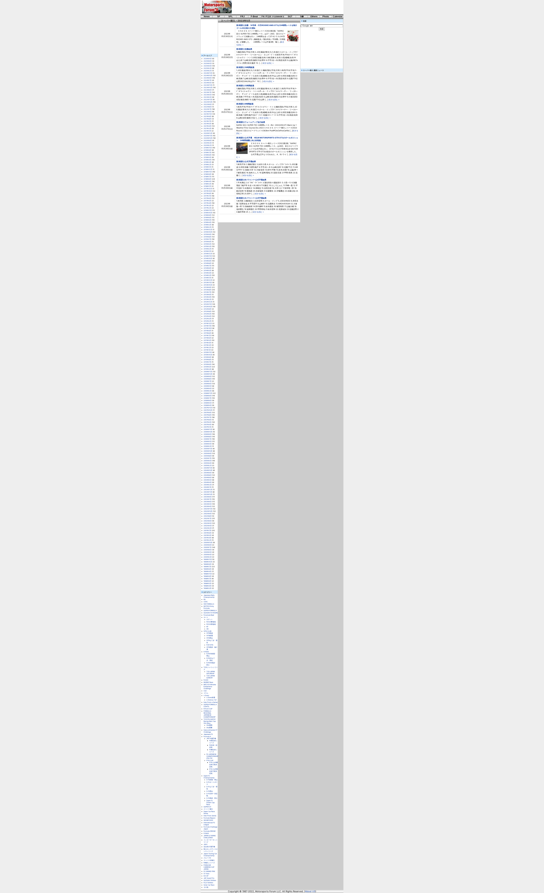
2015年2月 (207, 249)
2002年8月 (208, 516)
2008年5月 (208, 403)
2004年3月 (208, 485)
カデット (209, 619)
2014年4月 (207, 273)
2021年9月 (207, 116)
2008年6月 (208, 400)
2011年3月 (207, 345)
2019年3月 (207, 162)
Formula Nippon (209, 818)
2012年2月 (207, 321)
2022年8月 (208, 107)
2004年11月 (208, 468)
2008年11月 (208, 393)
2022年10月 (208, 102)
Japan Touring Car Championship (210, 855)
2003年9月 (208, 497)
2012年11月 (208, 304)
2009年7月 (208, 381)
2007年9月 (208, 413)
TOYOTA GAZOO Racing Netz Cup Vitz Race (210, 721)
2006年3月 (208, 446)
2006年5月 (208, 441)
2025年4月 (208, 66)
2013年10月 (208, 285)
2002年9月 (208, 514)
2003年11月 (208, 492)
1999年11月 (208, 559)
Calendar (338, 16)
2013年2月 (207, 299)
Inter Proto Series (210, 816)
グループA (207, 858)
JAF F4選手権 (211, 738)
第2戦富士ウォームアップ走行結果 (250, 122)
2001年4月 (207, 538)
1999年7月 (207, 567)
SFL (230, 16)
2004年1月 (207, 487)
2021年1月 (207, 131)
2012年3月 (207, 319)
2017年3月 (207, 205)
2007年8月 (208, 415)
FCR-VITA (209, 645)
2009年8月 (208, 379)
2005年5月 (208, 461)
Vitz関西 (209, 725)
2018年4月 (207, 181)
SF (218, 16)
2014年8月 (207, 263)
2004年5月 (208, 480)
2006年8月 (208, 437)
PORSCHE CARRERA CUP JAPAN (209, 867)
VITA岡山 (209, 638)
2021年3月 (207, 128)
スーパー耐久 (208, 809)
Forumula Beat (209, 615)
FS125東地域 (211, 622)
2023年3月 (208, 97)
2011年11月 (208, 326)
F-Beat (254, 16)
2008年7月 (208, 398)
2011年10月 (208, 328)
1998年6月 (207, 581)
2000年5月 (208, 552)
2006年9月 (208, 434)
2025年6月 (208, 61)
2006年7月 (208, 439)
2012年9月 (207, 309)
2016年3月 (207, 225)
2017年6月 (207, 198)
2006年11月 (208, 429)
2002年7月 (208, 518)
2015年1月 (207, 251)
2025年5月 (208, 63)
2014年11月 (208, 256)
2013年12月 (208, 280)
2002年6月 (208, 521)
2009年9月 (208, 376)
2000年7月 (208, 547)
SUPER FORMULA (210, 610)
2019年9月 (207, 150)
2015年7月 (207, 239)
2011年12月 (208, 323)
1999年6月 (207, 569)
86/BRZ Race (208, 682)
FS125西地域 (211, 624)
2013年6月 (207, 295)
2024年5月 (208, 83)
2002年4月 (208, 526)
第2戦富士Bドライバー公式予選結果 (251, 180)
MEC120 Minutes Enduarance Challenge (210, 687)
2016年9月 (207, 215)
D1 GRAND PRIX (209, 871)
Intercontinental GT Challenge (210, 731)
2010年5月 (207, 367)
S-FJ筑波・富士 (211, 798)
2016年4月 (207, 222)
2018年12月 (208, 169)
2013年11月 (208, 283)
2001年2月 (207, 540)
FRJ (242, 16)
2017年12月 (208, 189)
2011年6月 (207, 338)
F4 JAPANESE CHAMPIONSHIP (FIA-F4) (212, 756)
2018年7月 (207, 177)
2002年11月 (208, 509)
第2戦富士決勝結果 (244, 49)
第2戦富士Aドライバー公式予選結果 (251, 198)
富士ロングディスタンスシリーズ (211, 850)
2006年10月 (208, 432)
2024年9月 (208, 78)
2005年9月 (208, 453)
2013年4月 (207, 297)
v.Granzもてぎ (211, 700)
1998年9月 (207, 576)
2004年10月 (208, 470)
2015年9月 (207, 234)
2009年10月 (208, 374)
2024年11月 (208, 73)
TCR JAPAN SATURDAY (210, 672)
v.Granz (206, 695)
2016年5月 (207, 220)
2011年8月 (207, 333)
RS (205, 599)
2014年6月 (207, 268)
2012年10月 (208, 307)
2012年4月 (207, 316)
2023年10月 (208, 88)
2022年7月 (208, 109)
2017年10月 (208, 191)
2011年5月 (207, 340)
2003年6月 (208, 502)
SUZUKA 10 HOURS (211, 613)
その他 (206, 887)
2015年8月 (207, 237)
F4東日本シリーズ (213, 751)
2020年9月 (208, 140)
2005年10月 (208, 451)
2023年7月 (208, 92)
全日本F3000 (208, 820)
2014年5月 (207, 270)
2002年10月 (208, 511)
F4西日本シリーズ (213, 742)
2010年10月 (208, 355)
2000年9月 (208, 545)
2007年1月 (207, 427)
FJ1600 (206, 833)
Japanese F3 (208, 734)
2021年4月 (207, 126)
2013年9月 (207, 287)
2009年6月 (208, 384)
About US (310, 891)
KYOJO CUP (208, 709)
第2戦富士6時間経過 (244, 104)
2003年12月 (208, 490)
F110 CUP (209, 760)
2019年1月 (207, 167)
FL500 (206, 680)
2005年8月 (208, 456)
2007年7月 (207, 417)
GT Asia (206, 874)
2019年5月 (207, 157)
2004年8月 (208, 475)
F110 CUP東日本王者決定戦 (213, 764)
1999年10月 (208, 562)
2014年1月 (207, 278)
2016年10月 (208, 213)
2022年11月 (208, 100)
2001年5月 (207, 535)
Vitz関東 (209, 728)
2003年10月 (208, 494)
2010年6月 (207, 364)
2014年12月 (208, 254)
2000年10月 (208, 543)
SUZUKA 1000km (210, 880)
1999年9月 (207, 564)
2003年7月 (208, 499)
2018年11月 (208, 172)
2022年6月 (208, 112)
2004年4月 (208, 482)
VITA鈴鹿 (209, 636)
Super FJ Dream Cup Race (210, 802)
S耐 (302, 16)
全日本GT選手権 (209, 847)
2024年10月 (208, 75)
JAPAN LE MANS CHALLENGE (210, 837)
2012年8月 (207, 311)
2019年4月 (207, 160)
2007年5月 (208, 422)
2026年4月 (208, 59)
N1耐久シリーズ (209, 863)
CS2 (205, 691)
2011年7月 (207, 335)
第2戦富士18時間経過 (245, 67)
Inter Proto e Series (211, 702)
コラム (206, 693)
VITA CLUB (207, 631)
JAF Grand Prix (209, 878)
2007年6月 (208, 420)
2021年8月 (207, 119)
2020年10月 (208, 138)
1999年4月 (207, 571)
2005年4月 (208, 463)
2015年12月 (208, 230)
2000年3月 (208, 557)
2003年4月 (208, 506)
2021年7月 (207, 121)
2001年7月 (207, 530)
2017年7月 (207, 196)
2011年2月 (207, 348)
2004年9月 (208, 473)
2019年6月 (207, 155)
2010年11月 (208, 352)
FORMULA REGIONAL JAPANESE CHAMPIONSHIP (209, 714)
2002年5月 (208, 523)
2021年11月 (208, 114)
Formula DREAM (209, 831)
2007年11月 (208, 408)
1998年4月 (207, 586)
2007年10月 (208, 410)
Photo (325, 16)
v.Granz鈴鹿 (210, 697)
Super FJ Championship (209, 777)
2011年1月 (207, 350)
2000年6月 (208, 550)
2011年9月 (207, 331)
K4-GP (206, 876)
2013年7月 (207, 292)
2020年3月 (208, 143)
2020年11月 (208, 136)
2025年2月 (208, 71)
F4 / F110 (266, 16)
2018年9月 (207, 174)
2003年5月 (208, 504)
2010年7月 (207, 362)
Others (313, 16)
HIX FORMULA (209, 604)
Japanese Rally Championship (209, 596)
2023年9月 (208, 90)
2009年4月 (208, 388)
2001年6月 (207, 533)
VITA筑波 (209, 633)
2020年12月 (208, 133)
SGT (290, 16)
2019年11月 (208, 148)
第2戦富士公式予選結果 (246, 161)
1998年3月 (207, 588)
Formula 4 (207, 737)
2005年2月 (208, 465)
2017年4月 (207, 203)
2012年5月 (207, 314)
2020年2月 (208, 145)
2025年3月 (208, 68)
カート (206, 617)
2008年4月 (208, 405)
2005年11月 (208, 449)
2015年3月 (207, 246)
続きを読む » (268, 63)
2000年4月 (208, 555)
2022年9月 (208, 104)
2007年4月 (208, 425)
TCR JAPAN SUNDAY (210, 677)
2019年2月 (207, 165)
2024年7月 (208, 80)
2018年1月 (207, 186)
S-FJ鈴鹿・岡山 (211, 780)
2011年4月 (207, 343)
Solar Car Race (209, 885)
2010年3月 (207, 369)
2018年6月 (207, 179)
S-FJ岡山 (209, 791)
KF (207, 627)
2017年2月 (207, 208)
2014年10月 (208, 258)
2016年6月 (207, 218)
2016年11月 (208, 210)
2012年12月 (208, 302)
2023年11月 (208, 85)
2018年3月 (207, 184)
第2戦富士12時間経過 (245, 85)
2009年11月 (208, 372)
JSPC (206, 844)
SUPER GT (207, 807)
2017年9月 (207, 193)
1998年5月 (207, 583)
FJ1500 (206, 652)
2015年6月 (207, 242)
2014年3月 (207, 275)
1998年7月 (207, 579)
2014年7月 (207, 266)
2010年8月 (207, 360)
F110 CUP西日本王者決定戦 (213, 771)
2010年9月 (207, 357)
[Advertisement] (285, 7)
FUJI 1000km (208, 883)
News (207, 16)
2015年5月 (207, 244)
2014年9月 (207, 261)
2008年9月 (208, 396)
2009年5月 (208, 386)
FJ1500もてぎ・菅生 (210, 659)
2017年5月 (207, 201)
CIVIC (206, 602)
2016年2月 (207, 227)
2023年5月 (208, 95)
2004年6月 (208, 478)
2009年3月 (208, 391)
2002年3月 (208, 528)
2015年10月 (208, 232)
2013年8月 (207, 290)
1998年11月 (208, 574)
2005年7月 (208, 458)
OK (207, 629)
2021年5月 (207, 124)
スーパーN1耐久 (209, 860)
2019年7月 (207, 153)
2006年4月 (208, 444)
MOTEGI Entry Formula (209, 607)
